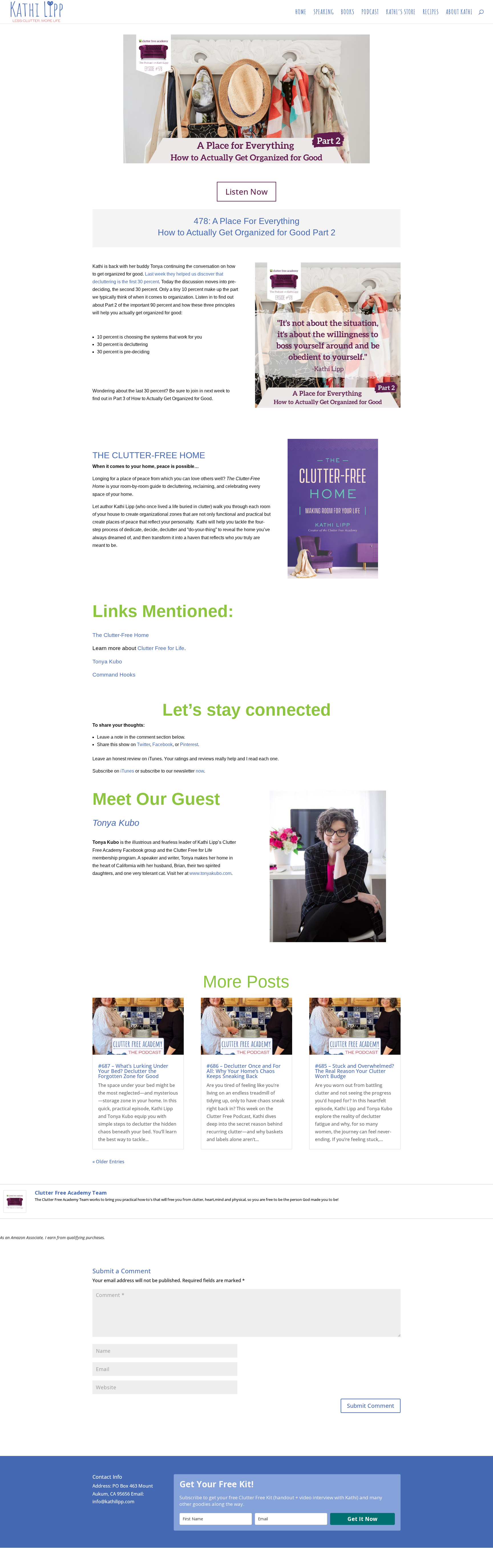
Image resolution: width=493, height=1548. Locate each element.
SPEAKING (324, 13)
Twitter (143, 744)
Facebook (162, 744)
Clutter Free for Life (161, 648)
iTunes (127, 771)
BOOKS (347, 13)
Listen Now (246, 191)
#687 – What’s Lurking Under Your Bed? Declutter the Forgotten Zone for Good (133, 1070)
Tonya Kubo (107, 662)
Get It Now (362, 1519)
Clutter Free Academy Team (71, 1192)
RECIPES (431, 13)
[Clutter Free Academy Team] (14, 1209)
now (200, 771)
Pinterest (189, 744)
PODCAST (370, 13)
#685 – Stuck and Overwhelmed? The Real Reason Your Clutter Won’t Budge (354, 1070)
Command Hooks (114, 675)
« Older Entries (108, 1161)
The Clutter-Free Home (120, 635)
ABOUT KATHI (459, 13)
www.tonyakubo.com (210, 873)
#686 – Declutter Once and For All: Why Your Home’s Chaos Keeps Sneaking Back (244, 1070)
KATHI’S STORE (401, 13)
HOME (300, 13)
